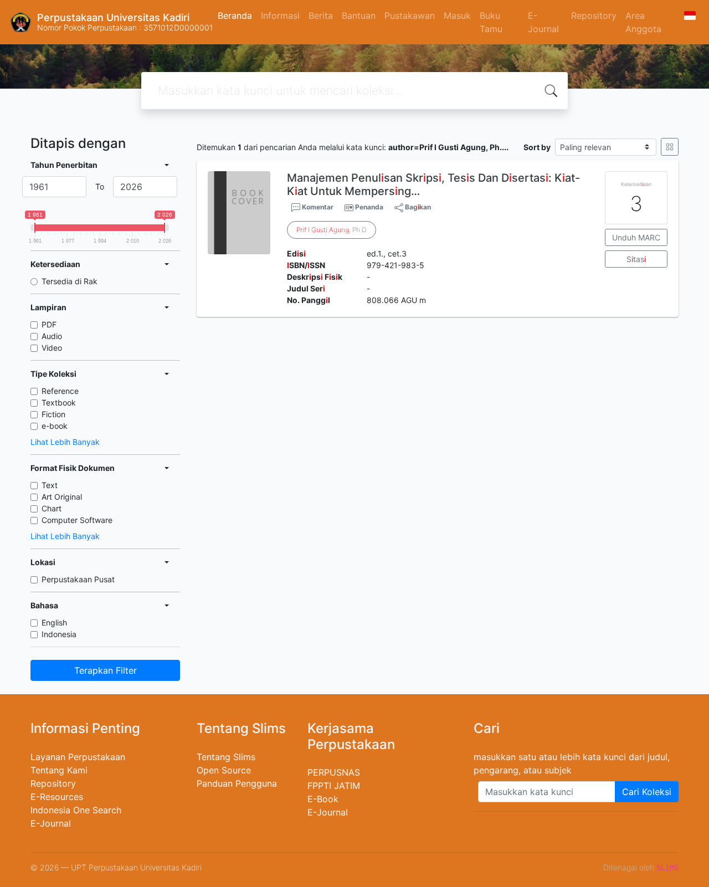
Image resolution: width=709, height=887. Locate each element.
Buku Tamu (491, 22)
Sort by (537, 147)
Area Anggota (643, 22)
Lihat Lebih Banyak (65, 442)
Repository (593, 15)
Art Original (62, 496)
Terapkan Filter (105, 670)
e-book (55, 425)
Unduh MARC (636, 237)
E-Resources (56, 796)
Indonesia (59, 634)
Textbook (59, 402)
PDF (49, 324)
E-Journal (543, 22)
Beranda (235, 15)
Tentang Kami (59, 770)
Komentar (316, 207)
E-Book (322, 798)
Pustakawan (409, 15)
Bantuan (359, 15)
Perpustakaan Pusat (78, 579)
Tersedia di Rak (69, 281)
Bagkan (417, 207)
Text (50, 485)
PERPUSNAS (333, 772)
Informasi (280, 15)
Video (52, 347)
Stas (636, 259)
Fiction (53, 414)
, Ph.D (331, 229)
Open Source (224, 770)
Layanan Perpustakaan (77, 756)
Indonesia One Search (75, 810)
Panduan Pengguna (237, 783)
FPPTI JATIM (333, 785)
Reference (60, 391)
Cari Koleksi (646, 791)
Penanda (369, 207)
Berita (321, 15)
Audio (52, 336)
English (54, 622)
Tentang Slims (226, 756)
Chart (51, 508)
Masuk (457, 15)
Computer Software (77, 520)
